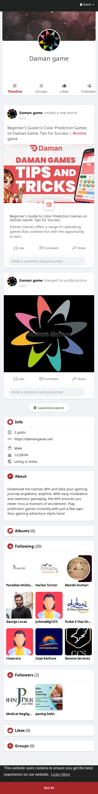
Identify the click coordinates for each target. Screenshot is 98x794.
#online (79, 133)
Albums (22, 531)
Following (24, 546)
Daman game (49, 58)
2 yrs (22, 118)
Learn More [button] (60, 774)
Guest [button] (87, 4)
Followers (24, 675)
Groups (22, 746)
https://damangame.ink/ (33, 439)
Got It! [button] (49, 788)
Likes (20, 730)
